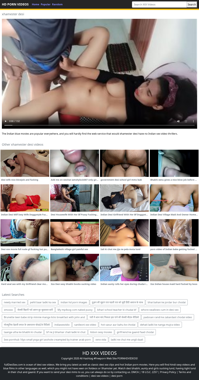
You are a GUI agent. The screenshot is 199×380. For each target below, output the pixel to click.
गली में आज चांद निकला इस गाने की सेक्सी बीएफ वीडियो (114, 317)
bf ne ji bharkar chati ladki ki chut (66, 332)
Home (35, 4)
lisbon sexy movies (101, 332)
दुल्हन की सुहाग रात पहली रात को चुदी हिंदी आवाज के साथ (117, 302)
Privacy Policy (168, 372)
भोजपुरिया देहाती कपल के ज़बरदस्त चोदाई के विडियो (27, 324)
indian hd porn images (74, 302)
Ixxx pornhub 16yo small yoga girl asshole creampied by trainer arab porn (47, 339)
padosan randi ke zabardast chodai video (167, 317)
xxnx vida (100, 339)
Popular (46, 4)
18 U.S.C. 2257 (149, 372)
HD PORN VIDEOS (15, 4)
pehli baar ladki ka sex (43, 302)
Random (57, 4)
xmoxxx (8, 309)
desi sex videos (100, 376)
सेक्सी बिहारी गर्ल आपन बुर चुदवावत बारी (35, 309)
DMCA (135, 372)
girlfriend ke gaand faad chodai (135, 332)
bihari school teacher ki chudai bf (116, 309)
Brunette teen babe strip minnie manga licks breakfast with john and (44, 317)
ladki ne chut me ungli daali (127, 339)
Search (192, 4)
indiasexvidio (62, 324)
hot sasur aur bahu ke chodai (118, 324)
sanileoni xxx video (85, 324)
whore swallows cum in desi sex (159, 309)
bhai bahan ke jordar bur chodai (167, 302)
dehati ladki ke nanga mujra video (160, 324)
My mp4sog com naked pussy (75, 309)
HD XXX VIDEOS (99, 353)
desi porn (117, 376)
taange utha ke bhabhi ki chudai (23, 332)
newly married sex (14, 302)
